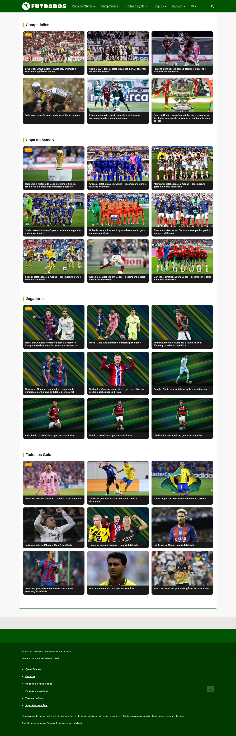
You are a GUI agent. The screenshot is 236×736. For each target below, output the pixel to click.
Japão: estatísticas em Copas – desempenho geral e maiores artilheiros (53, 231)
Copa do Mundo (82, 6)
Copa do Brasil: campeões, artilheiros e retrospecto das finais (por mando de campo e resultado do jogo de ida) (182, 118)
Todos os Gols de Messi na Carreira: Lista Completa (53, 498)
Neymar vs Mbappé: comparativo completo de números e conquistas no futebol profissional (49, 390)
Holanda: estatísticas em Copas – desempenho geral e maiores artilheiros (117, 231)
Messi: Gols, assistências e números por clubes (115, 343)
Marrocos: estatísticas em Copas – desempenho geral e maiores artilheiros (182, 278)
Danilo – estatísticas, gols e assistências (111, 435)
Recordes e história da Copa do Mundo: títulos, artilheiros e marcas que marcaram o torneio (50, 185)
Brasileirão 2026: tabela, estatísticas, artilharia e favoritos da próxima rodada (50, 70)
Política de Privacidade (38, 683)
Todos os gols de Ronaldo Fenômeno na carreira (180, 498)
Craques (158, 6)
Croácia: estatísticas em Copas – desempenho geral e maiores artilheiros (118, 185)
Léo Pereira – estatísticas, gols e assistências (178, 435)
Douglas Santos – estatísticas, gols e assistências (180, 389)
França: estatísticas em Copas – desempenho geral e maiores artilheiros (182, 231)
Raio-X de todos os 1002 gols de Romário (111, 588)
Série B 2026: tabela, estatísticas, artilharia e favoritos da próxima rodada (118, 70)
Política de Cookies (36, 691)
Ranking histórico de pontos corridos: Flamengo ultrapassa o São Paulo (180, 70)
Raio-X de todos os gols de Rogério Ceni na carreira (181, 588)
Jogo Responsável (36, 705)
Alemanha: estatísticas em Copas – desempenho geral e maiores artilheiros (179, 185)
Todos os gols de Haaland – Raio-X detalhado (113, 545)
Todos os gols (135, 6)
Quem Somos (33, 669)
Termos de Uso (34, 698)
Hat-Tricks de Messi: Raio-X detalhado (174, 545)
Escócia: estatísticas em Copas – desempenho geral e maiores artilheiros (117, 278)
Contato (30, 676)
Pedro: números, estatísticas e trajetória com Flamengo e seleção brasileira (178, 344)
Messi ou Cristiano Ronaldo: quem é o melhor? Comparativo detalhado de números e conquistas (51, 344)
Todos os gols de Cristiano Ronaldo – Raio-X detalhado (113, 500)
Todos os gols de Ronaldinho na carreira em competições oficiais (49, 590)
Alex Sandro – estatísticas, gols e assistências (49, 435)
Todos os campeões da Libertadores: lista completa (52, 115)
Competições (109, 6)
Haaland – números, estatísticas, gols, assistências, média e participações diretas (117, 390)
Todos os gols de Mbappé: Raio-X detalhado (48, 545)
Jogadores (35, 298)
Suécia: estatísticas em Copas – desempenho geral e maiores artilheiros (53, 278)
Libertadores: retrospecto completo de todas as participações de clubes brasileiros (114, 116)
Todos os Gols (38, 454)
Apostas (177, 6)
